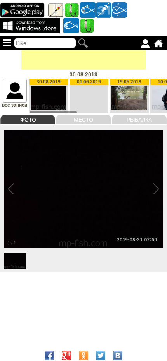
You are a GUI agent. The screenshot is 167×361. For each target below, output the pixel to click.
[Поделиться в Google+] (66, 355)
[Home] (158, 43)
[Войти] (145, 43)
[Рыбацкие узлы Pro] (72, 10)
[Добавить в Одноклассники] (83, 355)
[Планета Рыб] (88, 10)
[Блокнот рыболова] (56, 10)
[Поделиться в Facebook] (49, 355)
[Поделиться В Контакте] (117, 355)
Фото (28, 120)
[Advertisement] (83, 60)
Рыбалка (139, 120)
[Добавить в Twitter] (100, 355)
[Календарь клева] (103, 10)
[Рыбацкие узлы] (87, 25)
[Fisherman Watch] (119, 10)
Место (83, 120)
